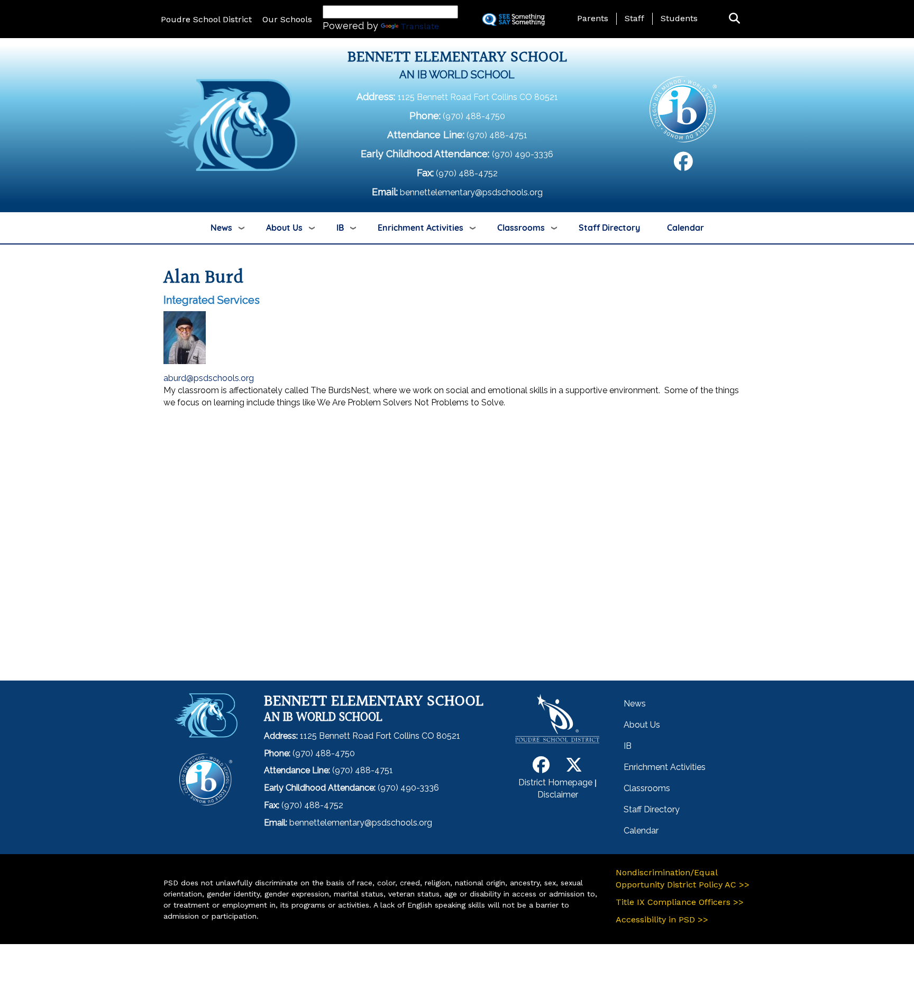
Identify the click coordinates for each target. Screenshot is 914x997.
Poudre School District (206, 19)
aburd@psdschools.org (208, 378)
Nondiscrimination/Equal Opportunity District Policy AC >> (683, 878)
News (221, 227)
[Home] (230, 125)
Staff (634, 18)
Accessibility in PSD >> (662, 919)
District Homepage (555, 782)
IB (340, 227)
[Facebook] (683, 165)
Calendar (685, 227)
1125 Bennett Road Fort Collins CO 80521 (478, 97)
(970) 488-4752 (467, 173)
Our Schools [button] (287, 19)
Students (679, 18)
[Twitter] (573, 768)
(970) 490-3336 (522, 154)
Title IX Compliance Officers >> (680, 902)
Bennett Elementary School (457, 57)
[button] (734, 18)
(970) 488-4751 (497, 135)
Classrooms (521, 227)
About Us (284, 227)
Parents (592, 18)
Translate (419, 26)
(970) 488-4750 (474, 116)
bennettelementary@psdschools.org (471, 192)
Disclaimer (557, 795)
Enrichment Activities (420, 227)
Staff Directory (609, 227)
